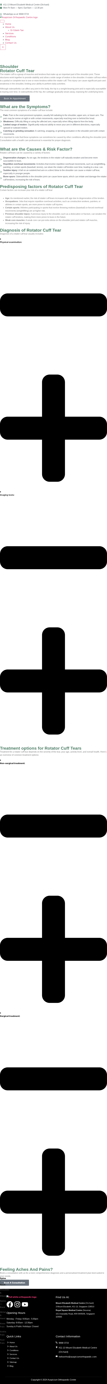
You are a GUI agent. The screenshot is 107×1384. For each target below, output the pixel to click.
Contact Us (10, 42)
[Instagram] (17, 1304)
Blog (7, 39)
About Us (9, 27)
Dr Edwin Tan (17, 30)
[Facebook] (10, 1304)
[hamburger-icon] (2, 21)
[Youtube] (25, 1304)
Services (9, 33)
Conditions (10, 36)
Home (8, 24)
